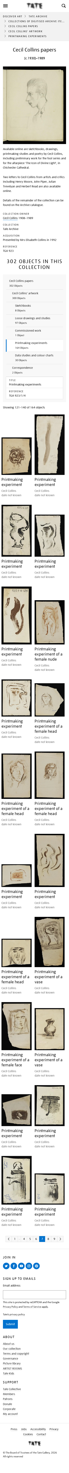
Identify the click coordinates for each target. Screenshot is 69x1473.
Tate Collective (12, 1389)
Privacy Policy (10, 1306)
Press (14, 1429)
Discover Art (12, 16)
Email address (11, 1285)
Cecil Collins (10, 218)
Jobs (24, 1429)
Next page (65, 1240)
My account (10, 1414)
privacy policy (17, 1314)
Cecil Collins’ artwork (25, 31)
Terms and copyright (16, 1354)
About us (8, 1344)
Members (9, 1394)
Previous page (14, 1240)
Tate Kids (8, 1373)
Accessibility (38, 1429)
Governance (10, 1358)
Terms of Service (32, 1306)
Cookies (28, 1434)
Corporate (9, 1409)
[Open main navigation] (13, 6)
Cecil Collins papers (23, 26)
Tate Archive (38, 16)
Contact (41, 1434)
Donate (7, 1404)
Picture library (12, 1363)
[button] (63, 6)
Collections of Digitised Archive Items (37, 21)
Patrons (8, 1399)
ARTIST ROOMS (12, 1368)
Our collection (12, 1349)
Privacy (54, 1429)
